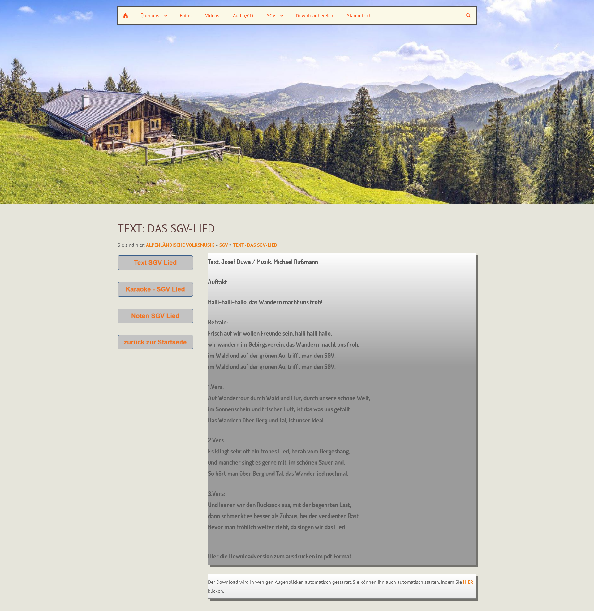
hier (468, 582)
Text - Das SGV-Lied (255, 245)
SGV (223, 245)
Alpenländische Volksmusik (181, 245)
